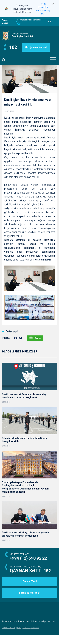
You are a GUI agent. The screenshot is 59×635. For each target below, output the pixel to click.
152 (47, 570)
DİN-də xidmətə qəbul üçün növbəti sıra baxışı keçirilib (24, 440)
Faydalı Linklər (5, 21)
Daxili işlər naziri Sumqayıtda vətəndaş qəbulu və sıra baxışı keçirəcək (24, 396)
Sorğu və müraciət (36, 47)
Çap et (37, 338)
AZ (50, 21)
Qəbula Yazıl (29, 581)
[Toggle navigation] (53, 59)
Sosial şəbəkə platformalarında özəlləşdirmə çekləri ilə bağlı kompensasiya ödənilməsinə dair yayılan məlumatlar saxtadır (25, 487)
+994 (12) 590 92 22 (28, 558)
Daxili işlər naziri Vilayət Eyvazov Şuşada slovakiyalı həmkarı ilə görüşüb (25, 534)
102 (13, 47)
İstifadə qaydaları (30, 627)
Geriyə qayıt (12, 331)
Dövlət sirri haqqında (11, 627)
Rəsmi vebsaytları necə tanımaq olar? (43, 9)
